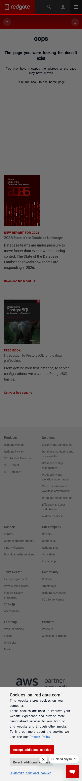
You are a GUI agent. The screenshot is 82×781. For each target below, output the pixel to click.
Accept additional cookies (32, 749)
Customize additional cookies (30, 772)
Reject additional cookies (31, 762)
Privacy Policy (39, 736)
